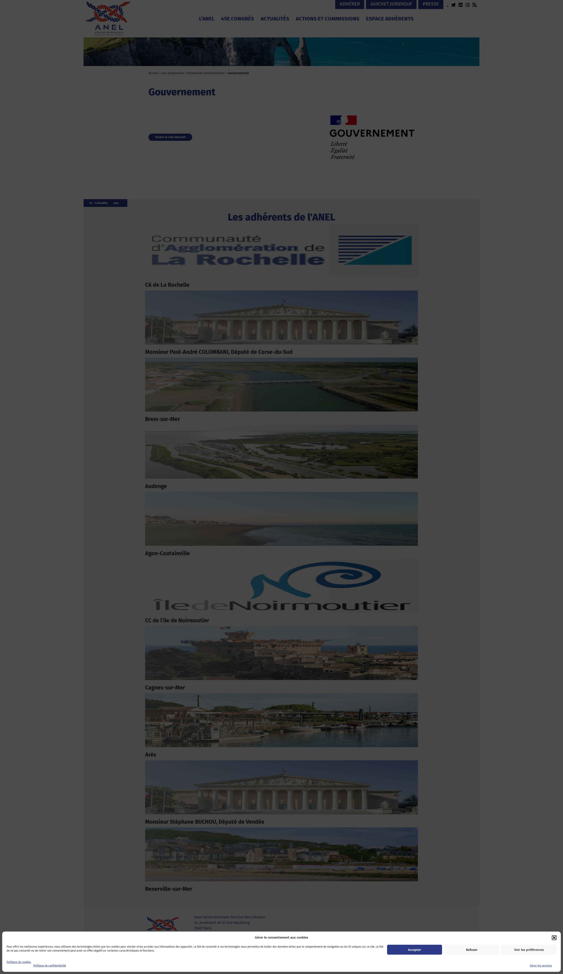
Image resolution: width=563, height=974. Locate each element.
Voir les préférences (529, 950)
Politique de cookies (19, 962)
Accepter (414, 950)
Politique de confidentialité (49, 965)
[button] (554, 937)
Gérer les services (541, 965)
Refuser (471, 950)
